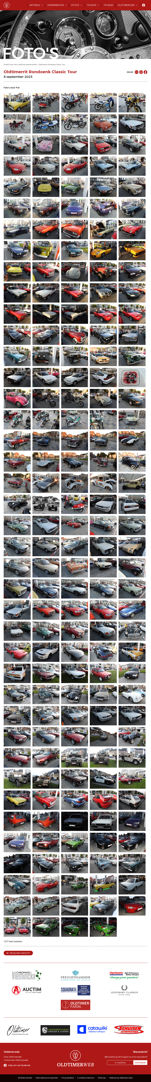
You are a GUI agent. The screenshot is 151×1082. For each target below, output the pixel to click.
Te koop (91, 5)
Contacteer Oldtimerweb (16, 1060)
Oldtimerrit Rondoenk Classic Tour (52, 64)
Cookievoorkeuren (85, 1078)
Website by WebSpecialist (121, 1078)
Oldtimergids (126, 5)
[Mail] (136, 72)
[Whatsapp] (141, 72)
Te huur (108, 5)
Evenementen (55, 5)
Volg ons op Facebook (19, 1065)
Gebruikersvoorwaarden (47, 1078)
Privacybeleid (68, 1078)
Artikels (34, 5)
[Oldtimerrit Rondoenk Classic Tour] (17, 102)
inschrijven (140, 1062)
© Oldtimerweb (25, 1078)
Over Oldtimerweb (12, 1057)
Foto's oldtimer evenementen (25, 64)
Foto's (75, 5)
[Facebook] (145, 72)
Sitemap (102, 1078)
